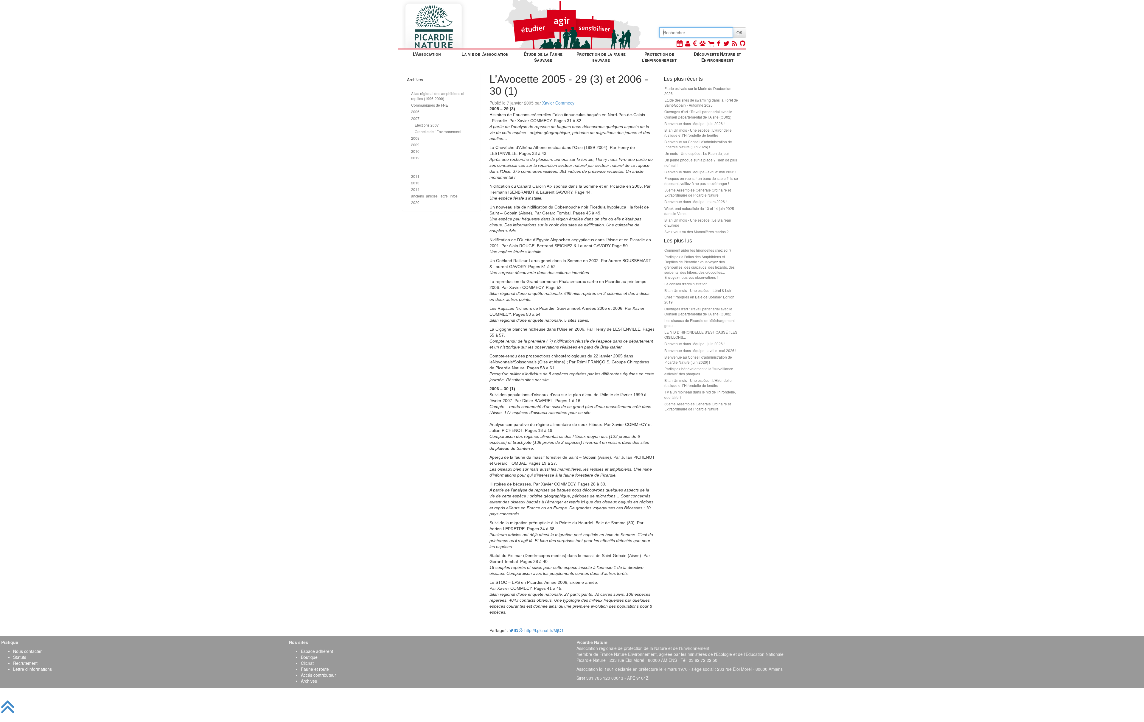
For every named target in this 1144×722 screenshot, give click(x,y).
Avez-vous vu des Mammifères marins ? (696, 231)
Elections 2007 (427, 124)
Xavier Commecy (558, 103)
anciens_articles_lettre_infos (434, 195)
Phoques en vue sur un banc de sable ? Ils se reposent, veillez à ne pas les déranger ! (701, 181)
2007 (415, 118)
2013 (415, 182)
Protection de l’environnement (659, 57)
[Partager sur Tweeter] (512, 630)
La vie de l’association (485, 54)
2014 (415, 189)
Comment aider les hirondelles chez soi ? (697, 250)
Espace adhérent (317, 651)
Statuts (19, 657)
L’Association (427, 54)
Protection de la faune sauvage (601, 57)
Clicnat (307, 663)
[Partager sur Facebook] (516, 630)
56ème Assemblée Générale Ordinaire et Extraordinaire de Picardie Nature (697, 192)
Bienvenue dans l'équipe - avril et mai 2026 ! (700, 171)
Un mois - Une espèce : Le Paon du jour (696, 153)
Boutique (309, 657)
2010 (415, 151)
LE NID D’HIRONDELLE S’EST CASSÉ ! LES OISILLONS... (700, 334)
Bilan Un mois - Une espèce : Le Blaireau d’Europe (697, 222)
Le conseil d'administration (686, 283)
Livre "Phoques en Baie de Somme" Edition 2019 (699, 299)
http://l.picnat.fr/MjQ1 (544, 630)
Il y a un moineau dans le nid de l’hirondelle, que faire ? (700, 394)
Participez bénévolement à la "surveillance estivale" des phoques (698, 371)
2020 (415, 202)
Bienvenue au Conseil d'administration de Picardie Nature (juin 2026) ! (698, 144)
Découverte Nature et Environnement (717, 57)
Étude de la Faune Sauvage (543, 57)
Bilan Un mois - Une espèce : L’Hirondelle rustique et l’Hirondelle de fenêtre (698, 132)
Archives (309, 681)
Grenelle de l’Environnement (438, 131)
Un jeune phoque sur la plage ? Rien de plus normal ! (700, 162)
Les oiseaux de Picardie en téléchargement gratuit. (699, 323)
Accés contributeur (318, 675)
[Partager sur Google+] (521, 630)
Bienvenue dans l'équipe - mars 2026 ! (695, 201)
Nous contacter (27, 651)
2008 (415, 138)
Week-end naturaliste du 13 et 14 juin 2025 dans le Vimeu (699, 211)
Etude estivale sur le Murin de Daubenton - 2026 (698, 91)
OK (739, 32)
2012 (415, 157)
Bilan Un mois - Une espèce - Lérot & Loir (697, 290)
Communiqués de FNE (429, 105)
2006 (415, 111)
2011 (415, 176)
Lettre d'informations (32, 669)
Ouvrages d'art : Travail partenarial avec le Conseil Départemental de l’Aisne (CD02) (698, 114)
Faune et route (315, 669)
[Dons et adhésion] (695, 43)
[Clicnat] (702, 43)
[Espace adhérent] (687, 43)
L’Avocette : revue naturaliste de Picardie (440, 167)
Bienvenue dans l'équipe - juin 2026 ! (694, 123)
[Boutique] (711, 43)
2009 (415, 144)
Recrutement (25, 663)
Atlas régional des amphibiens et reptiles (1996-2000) (437, 96)
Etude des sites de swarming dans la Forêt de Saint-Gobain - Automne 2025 (701, 102)
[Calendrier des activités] (680, 43)
